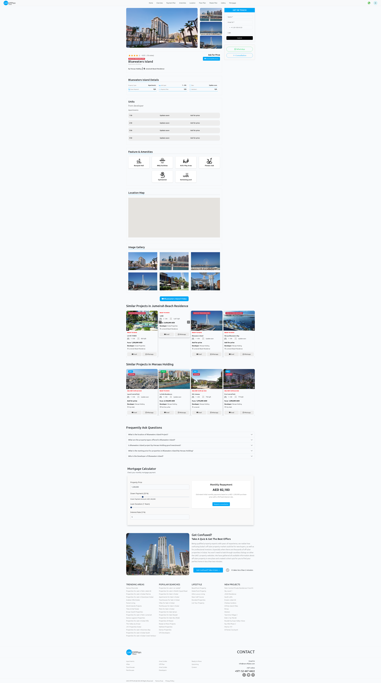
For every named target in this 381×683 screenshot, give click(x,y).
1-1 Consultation (239, 55)
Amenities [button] (182, 3)
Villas (128, 664)
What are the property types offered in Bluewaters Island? (151, 440)
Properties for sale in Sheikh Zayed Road (173, 591)
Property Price (136, 482)
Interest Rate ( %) (137, 512)
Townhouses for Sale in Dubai (169, 600)
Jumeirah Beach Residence (154, 69)
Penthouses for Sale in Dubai (169, 606)
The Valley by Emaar (133, 624)
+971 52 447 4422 (245, 671)
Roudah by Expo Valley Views (234, 621)
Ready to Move (197, 661)
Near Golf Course (198, 597)
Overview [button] (159, 3)
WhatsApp (240, 49)
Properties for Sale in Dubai (168, 594)
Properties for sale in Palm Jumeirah (139, 615)
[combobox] (230, 27)
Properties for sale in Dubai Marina (138, 594)
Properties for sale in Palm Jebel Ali (138, 591)
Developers (162, 670)
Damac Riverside (132, 588)
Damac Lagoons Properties (135, 618)
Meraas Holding (134, 69)
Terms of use (159, 681)
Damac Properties (165, 630)
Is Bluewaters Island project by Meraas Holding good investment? (154, 445)
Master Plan (213, 3)
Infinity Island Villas (231, 606)
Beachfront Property (199, 588)
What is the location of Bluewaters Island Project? (148, 434)
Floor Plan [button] (202, 3)
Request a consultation (221, 504)
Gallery (223, 3)
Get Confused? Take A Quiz (207, 570)
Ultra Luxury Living (198, 594)
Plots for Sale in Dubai (166, 609)
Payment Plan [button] (171, 3)
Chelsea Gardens (230, 603)
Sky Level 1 (228, 591)
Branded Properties (198, 600)
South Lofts (228, 597)
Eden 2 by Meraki (230, 618)
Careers (194, 667)
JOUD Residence (230, 594)
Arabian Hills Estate (133, 600)
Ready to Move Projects (167, 624)
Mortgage (232, 3)
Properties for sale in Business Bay (138, 630)
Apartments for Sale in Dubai (169, 597)
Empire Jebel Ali (230, 600)
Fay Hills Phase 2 (230, 624)
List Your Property (198, 603)
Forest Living (130, 603)
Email (135, 354)
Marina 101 (228, 627)
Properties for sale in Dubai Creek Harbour (141, 636)
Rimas (226, 609)
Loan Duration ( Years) (140, 504)
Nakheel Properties (165, 627)
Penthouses (130, 670)
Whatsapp (150, 354)
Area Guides (163, 661)
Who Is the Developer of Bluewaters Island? (145, 456)
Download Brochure (212, 59)
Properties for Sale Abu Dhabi (169, 618)
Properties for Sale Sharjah (168, 615)
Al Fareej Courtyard (231, 630)
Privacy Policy (169, 681)
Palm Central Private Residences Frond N (238, 588)
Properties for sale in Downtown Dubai (139, 597)
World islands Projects (134, 606)
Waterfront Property (199, 591)
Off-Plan (162, 664)
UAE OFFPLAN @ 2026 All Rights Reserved (139, 681)
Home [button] (151, 3)
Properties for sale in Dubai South (138, 633)
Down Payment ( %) (139, 493)
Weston (227, 612)
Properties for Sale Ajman (168, 612)
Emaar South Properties (134, 612)
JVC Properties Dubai (133, 627)
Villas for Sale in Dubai (167, 603)
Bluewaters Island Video (175, 299)
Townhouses (130, 667)
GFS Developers (164, 633)
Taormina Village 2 (230, 615)
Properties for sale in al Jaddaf (169, 588)
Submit (239, 38)
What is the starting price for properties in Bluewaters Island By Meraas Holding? (160, 451)
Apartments (152, 85)
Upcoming (195, 664)
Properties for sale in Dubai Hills (137, 621)
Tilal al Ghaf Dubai (132, 609)
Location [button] (192, 3)
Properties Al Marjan (166, 621)
